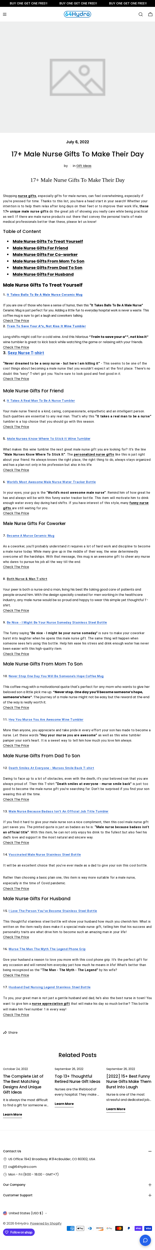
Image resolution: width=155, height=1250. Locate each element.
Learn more (12, 1114)
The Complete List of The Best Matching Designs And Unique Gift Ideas (23, 1084)
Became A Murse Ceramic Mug (30, 536)
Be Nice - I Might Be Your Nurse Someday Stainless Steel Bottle (57, 622)
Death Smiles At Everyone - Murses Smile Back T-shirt (51, 768)
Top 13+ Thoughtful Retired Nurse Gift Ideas (77, 1078)
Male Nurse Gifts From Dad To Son (47, 267)
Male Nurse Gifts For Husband (43, 274)
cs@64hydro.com (22, 1166)
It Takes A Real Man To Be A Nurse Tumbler (41, 400)
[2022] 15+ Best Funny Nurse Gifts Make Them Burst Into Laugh (128, 1081)
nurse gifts (27, 196)
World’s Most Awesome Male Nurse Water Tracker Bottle (51, 482)
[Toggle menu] (5, 14)
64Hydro (22, 1223)
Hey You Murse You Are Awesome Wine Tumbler (46, 719)
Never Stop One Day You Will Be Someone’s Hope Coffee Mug (56, 676)
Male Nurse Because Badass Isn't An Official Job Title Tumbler (59, 811)
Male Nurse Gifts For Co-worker (45, 254)
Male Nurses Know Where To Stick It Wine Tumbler (49, 439)
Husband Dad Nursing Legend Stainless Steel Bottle (49, 987)
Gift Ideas (83, 165)
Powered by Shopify (46, 1223)
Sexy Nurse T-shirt (26, 352)
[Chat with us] (145, 1240)
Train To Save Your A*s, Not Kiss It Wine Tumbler (46, 326)
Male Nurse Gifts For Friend (40, 248)
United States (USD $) (26, 1213)
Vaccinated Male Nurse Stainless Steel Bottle (45, 854)
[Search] (141, 14)
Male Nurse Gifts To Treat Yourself (48, 241)
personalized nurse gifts (94, 454)
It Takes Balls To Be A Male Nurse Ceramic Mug (45, 295)
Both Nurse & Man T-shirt (27, 579)
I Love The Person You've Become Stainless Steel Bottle (53, 911)
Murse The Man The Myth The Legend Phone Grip (47, 949)
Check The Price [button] (16, 320)
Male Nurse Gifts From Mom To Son (48, 261)
